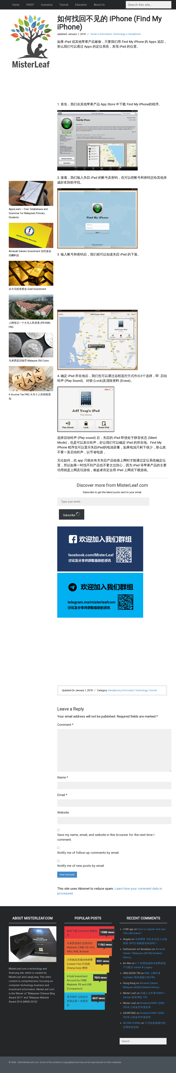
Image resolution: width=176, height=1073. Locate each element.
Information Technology (112, 34)
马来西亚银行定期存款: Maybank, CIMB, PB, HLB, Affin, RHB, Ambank (81, 947)
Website (63, 812)
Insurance (47, 4)
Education (81, 4)
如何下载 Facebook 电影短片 (82, 933)
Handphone (134, 34)
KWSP (30, 4)
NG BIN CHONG (131, 1023)
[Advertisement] (31, 124)
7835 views (100, 977)
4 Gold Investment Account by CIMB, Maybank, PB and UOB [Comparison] (79, 982)
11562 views (105, 944)
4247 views (98, 998)
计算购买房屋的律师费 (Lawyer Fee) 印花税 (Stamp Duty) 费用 (80, 964)
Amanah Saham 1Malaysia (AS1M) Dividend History (144, 953)
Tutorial (63, 4)
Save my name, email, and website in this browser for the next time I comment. (105, 837)
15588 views (107, 932)
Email (62, 795)
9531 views (103, 961)
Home (15, 4)
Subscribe (69, 515)
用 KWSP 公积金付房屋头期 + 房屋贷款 (77, 1001)
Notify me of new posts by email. (80, 866)
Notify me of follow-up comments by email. (88, 853)
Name (62, 777)
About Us (99, 4)
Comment (65, 725)
